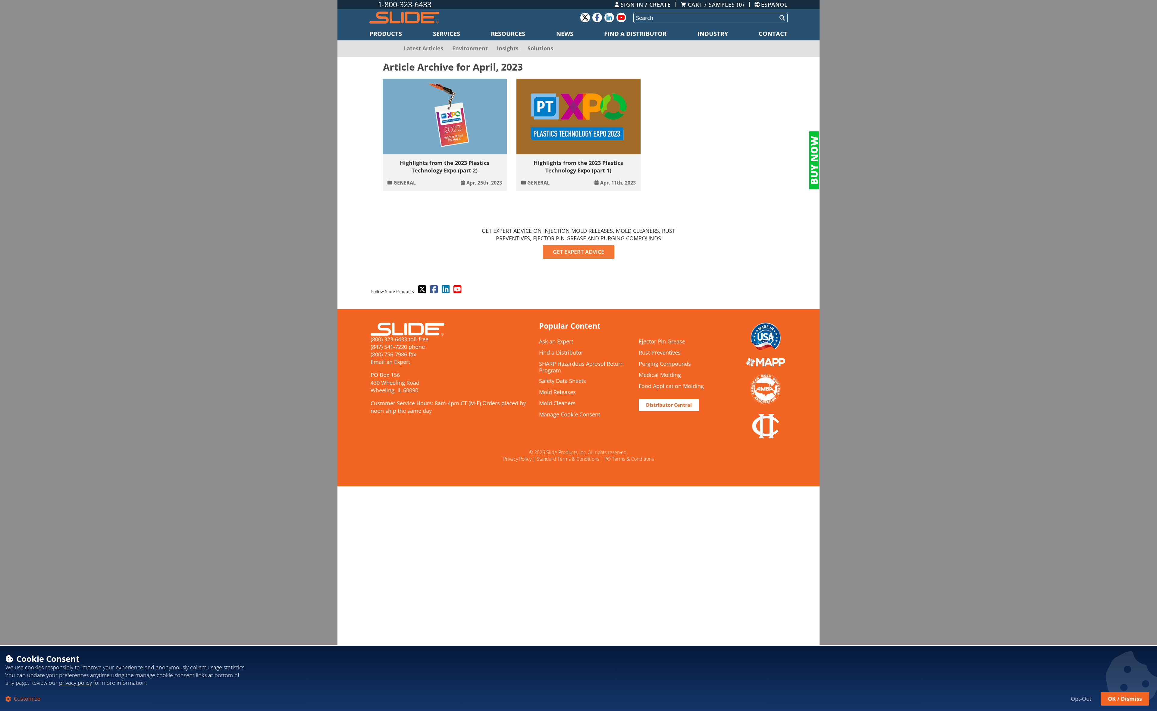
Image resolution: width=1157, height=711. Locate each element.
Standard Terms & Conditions (568, 459)
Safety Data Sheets (562, 381)
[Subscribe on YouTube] (457, 289)
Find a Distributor (635, 34)
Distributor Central (669, 405)
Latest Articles (423, 48)
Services (446, 34)
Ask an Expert (556, 341)
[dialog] (578, 678)
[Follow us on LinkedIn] (445, 289)
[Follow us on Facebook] (433, 289)
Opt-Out (1081, 698)
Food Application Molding (671, 386)
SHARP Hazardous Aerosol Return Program (581, 367)
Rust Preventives (660, 352)
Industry (713, 34)
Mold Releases (557, 392)
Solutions (540, 48)
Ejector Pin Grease (662, 341)
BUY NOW (814, 160)
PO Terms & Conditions (629, 459)
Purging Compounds (665, 364)
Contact (773, 34)
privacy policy (75, 682)
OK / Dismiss (1125, 698)
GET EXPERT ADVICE (578, 251)
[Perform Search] (781, 18)
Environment (470, 48)
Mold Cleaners (557, 403)
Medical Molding (660, 375)
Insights (508, 48)
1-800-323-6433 (404, 4)
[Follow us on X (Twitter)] (421, 289)
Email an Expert (390, 361)
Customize (26, 698)
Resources (508, 34)
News (564, 34)
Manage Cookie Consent (569, 414)
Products (385, 34)
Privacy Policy (517, 459)
